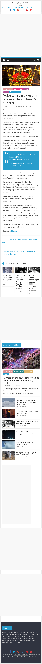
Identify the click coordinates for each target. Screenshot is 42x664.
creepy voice (28, 106)
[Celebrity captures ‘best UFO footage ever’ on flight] (8, 441)
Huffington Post (15, 231)
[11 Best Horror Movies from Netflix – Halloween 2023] (8, 410)
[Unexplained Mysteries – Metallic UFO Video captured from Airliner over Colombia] (8, 399)
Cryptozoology (18, 371)
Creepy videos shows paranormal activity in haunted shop (20, 252)
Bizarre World (8, 89)
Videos (6, 374)
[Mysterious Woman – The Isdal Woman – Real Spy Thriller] (21, 268)
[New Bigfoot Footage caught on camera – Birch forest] (8, 452)
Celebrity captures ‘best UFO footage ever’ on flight (24, 443)
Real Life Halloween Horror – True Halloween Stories (18, 7)
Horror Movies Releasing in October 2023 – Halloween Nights (34, 281)
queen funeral (14, 109)
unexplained (22, 109)
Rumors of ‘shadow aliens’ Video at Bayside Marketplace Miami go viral (21, 380)
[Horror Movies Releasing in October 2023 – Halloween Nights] (34, 268)
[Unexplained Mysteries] (4, 60)
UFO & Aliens (28, 371)
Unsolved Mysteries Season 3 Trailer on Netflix (19, 241)
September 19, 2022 (16, 165)
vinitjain (19, 106)
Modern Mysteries (15, 92)
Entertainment (18, 89)
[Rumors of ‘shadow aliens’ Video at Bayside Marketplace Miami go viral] (21, 349)
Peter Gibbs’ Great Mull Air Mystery (8, 277)
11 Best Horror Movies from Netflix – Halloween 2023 (27, 412)
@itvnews (20, 157)
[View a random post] (38, 60)
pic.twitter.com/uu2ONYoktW (19, 159)
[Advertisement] (21, 35)
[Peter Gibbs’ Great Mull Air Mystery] (8, 268)
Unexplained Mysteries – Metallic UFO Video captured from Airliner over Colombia (26, 402)
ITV (17, 113)
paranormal (6, 109)
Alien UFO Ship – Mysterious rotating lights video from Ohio (25, 433)
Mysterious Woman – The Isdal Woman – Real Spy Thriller (20, 280)
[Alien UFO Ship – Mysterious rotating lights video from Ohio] (8, 431)
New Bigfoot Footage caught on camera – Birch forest (26, 454)
